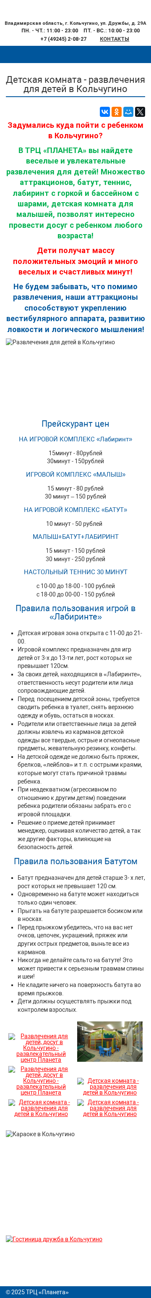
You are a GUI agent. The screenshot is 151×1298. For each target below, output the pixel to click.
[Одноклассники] (117, 112)
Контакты (114, 39)
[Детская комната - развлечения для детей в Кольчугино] (110, 1092)
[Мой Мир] (128, 112)
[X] (140, 112)
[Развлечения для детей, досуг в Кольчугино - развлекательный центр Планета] (41, 1059)
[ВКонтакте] (105, 112)
